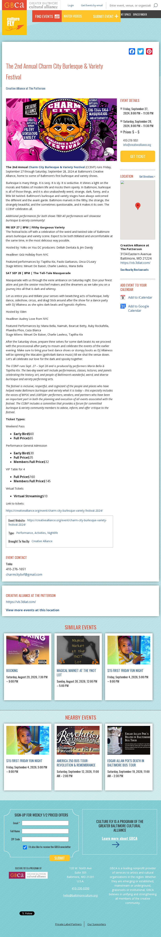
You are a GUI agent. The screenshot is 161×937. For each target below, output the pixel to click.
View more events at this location (32, 610)
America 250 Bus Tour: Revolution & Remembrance (76, 762)
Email (16, 823)
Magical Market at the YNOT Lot (76, 672)
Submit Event (103, 16)
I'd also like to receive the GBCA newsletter (50, 847)
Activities (40, 533)
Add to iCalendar (140, 297)
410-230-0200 (80, 888)
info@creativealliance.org (137, 144)
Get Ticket (137, 156)
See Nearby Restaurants (134, 269)
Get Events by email (92, 5)
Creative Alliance (42, 541)
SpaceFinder (140, 14)
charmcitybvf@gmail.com (24, 574)
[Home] (14, 29)
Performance (24, 533)
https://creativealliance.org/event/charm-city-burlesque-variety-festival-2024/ (54, 510)
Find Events (44, 16)
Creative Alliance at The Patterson (25, 88)
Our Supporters (96, 924)
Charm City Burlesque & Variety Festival (57, 167)
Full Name (15, 831)
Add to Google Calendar (138, 306)
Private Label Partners (68, 924)
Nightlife (52, 533)
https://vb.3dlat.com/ (135, 263)
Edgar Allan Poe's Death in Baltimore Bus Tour (125, 762)
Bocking (12, 670)
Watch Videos (73, 16)
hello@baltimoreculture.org (80, 895)
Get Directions (146, 176)
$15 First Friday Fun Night (125, 670)
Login (70, 5)
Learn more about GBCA (119, 838)
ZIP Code (15, 839)
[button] (138, 206)
